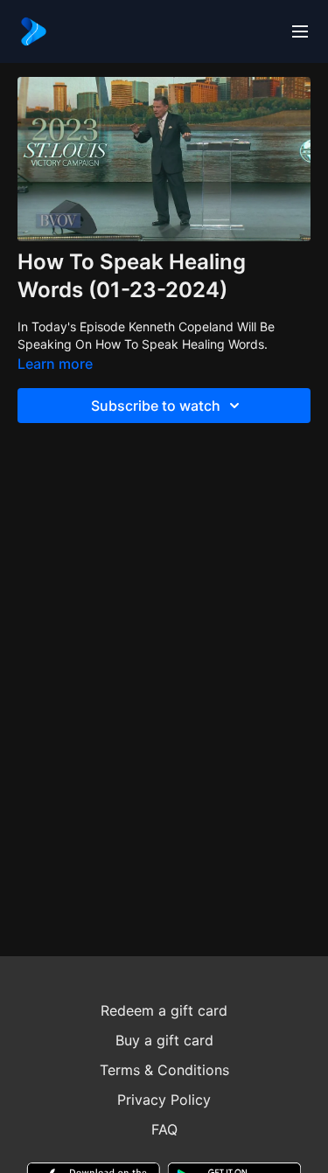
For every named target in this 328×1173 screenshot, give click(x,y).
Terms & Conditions (164, 1070)
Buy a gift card (164, 1040)
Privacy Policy (164, 1099)
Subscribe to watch (155, 405)
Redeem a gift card (164, 1010)
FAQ (164, 1129)
